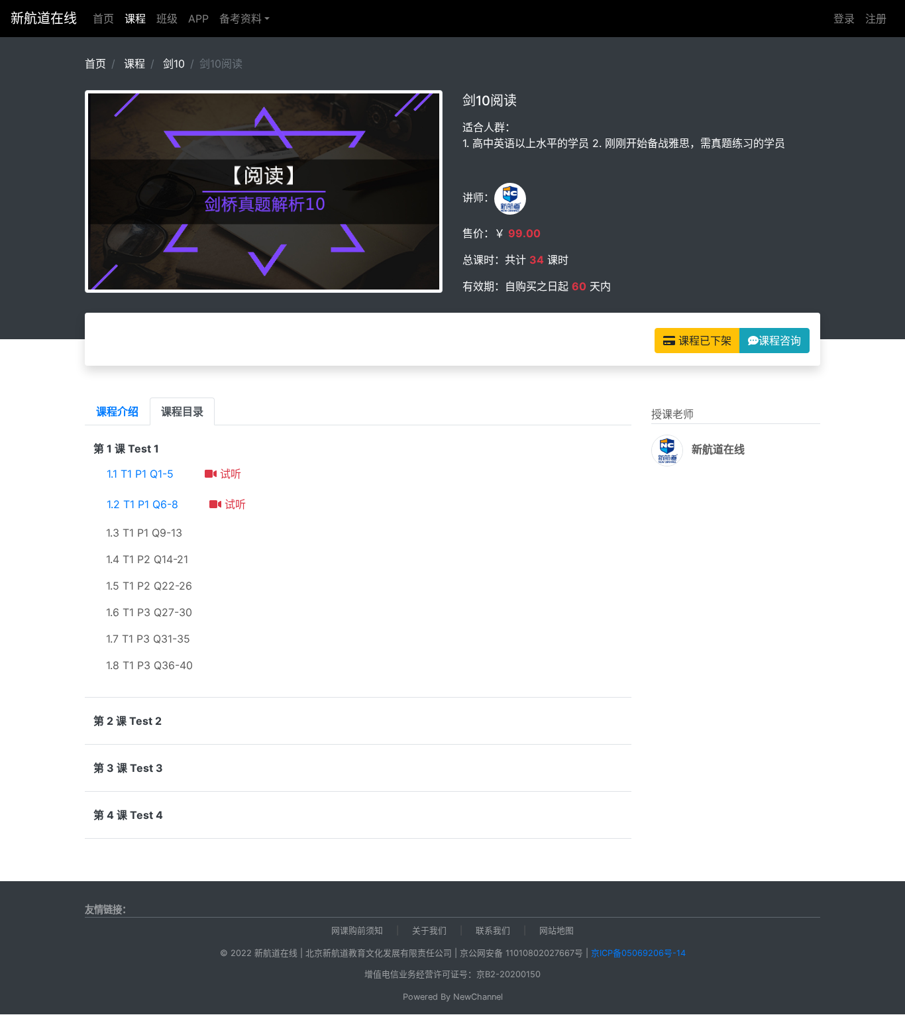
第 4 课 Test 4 (128, 815)
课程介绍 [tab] (117, 411)
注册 (875, 18)
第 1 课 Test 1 (126, 448)
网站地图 (556, 931)
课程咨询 (780, 340)
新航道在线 (44, 19)
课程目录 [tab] (182, 411)
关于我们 (429, 931)
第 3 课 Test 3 (128, 768)
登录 (844, 18)
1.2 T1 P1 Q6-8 (142, 504)
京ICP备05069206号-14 (638, 953)
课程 (138, 18)
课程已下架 (703, 340)
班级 (167, 18)
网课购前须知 (357, 931)
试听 (229, 473)
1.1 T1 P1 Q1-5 (140, 473)
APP (198, 18)
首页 (103, 18)
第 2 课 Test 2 (127, 720)
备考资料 (240, 18)
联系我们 (493, 931)
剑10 (174, 63)
